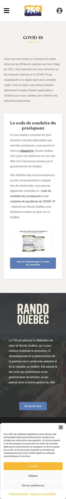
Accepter (33, 466)
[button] (60, 427)
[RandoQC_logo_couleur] (33, 6)
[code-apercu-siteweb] (33, 231)
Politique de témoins (18, 494)
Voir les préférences (33, 485)
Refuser (33, 475)
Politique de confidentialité (42, 494)
